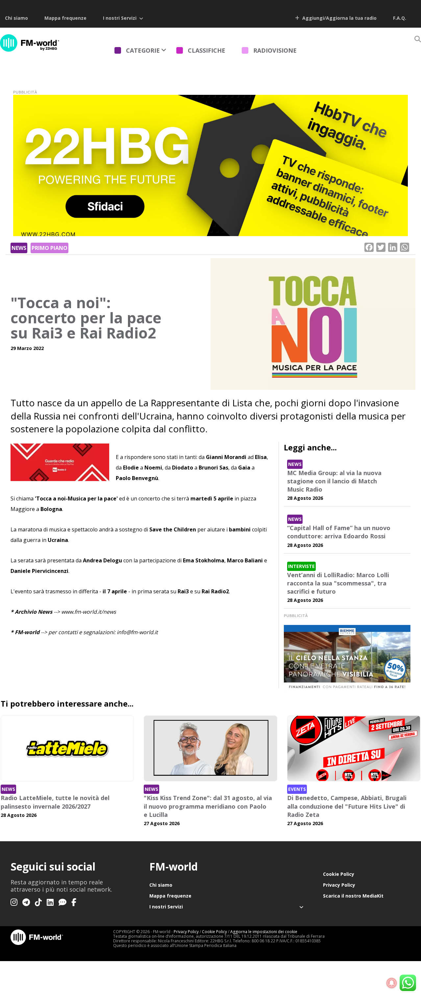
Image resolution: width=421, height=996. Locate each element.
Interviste (301, 566)
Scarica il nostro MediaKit (353, 896)
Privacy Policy (339, 885)
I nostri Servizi (119, 18)
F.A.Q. (399, 18)
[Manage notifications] (391, 983)
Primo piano (49, 248)
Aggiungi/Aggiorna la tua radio (339, 18)
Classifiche (206, 50)
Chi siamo (16, 18)
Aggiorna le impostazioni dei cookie (263, 931)
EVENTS (297, 789)
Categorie (143, 50)
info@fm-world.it (137, 632)
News (19, 248)
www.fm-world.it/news (88, 611)
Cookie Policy (338, 874)
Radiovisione (275, 50)
